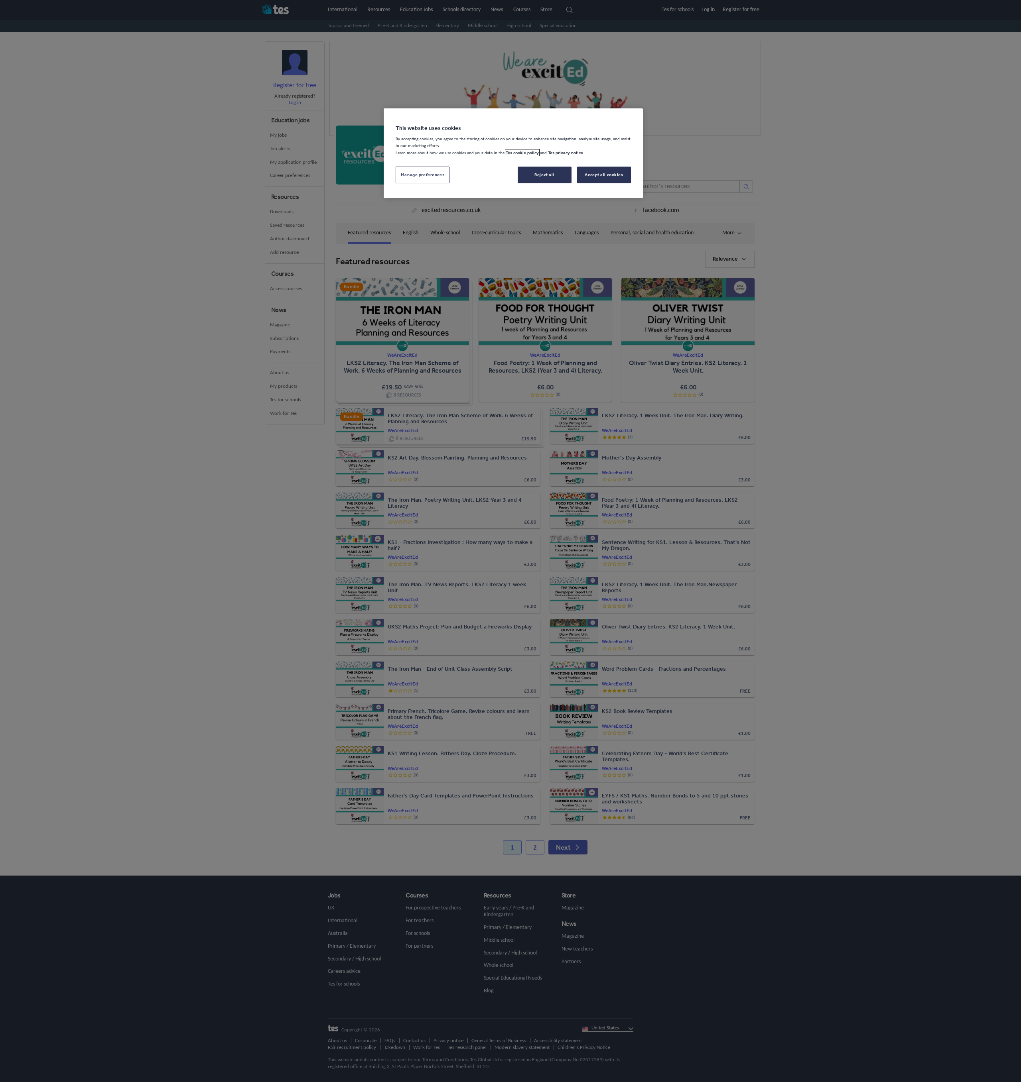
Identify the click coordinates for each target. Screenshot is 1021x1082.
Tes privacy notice (565, 152)
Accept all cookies (604, 174)
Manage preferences (422, 174)
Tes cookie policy (522, 152)
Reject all (544, 174)
